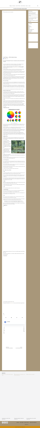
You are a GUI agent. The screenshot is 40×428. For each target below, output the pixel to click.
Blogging (11, 5)
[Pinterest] (17, 317)
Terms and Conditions (33, 422)
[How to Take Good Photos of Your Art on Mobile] (32, 395)
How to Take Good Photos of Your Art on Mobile (31, 418)
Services (18, 422)
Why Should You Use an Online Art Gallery (6, 418)
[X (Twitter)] (11, 317)
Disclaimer (21, 422)
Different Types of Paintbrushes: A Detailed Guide (19, 418)
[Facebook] (6, 317)
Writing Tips (13, 5)
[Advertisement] (14, 308)
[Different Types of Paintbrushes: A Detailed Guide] (20, 395)
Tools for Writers (18, 5)
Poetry (29, 28)
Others (29, 27)
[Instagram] (7, 422)
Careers (29, 5)
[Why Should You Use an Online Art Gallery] (7, 395)
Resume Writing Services (31, 29)
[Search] (37, 5)
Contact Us (26, 424)
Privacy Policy (26, 422)
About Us (27, 5)
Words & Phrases (23, 5)
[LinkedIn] (22, 317)
